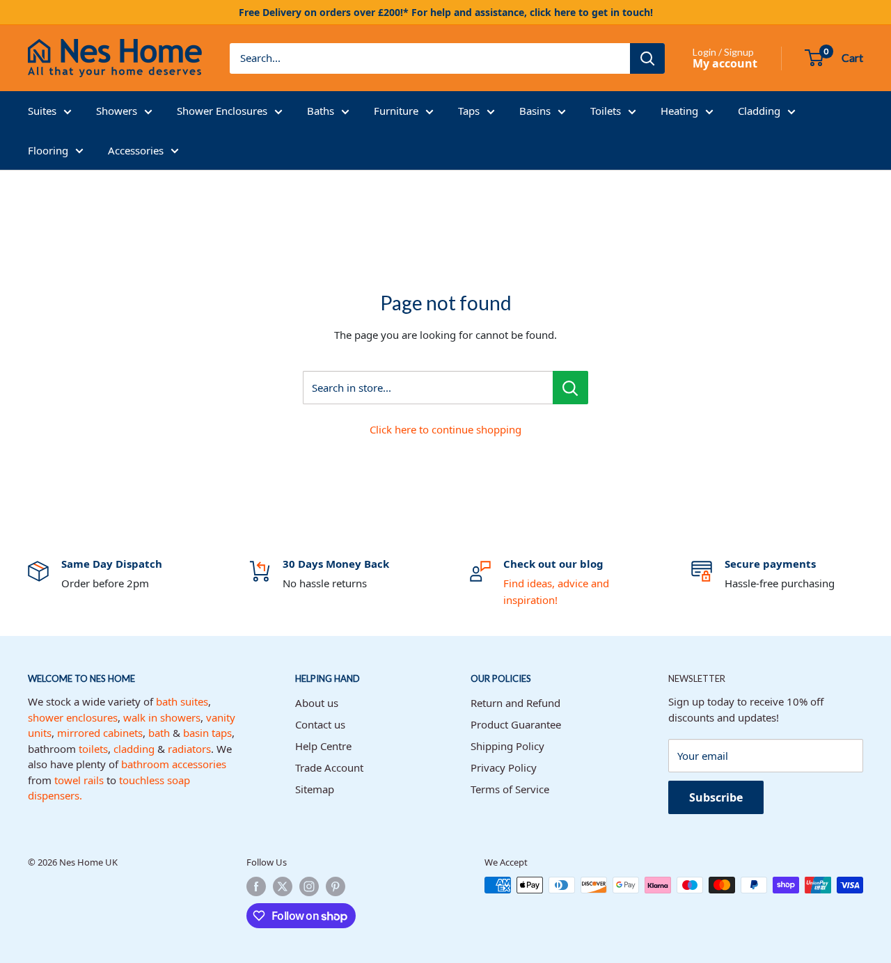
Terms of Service (510, 789)
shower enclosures (73, 717)
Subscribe (716, 797)
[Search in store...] (570, 387)
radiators (189, 749)
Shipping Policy (507, 746)
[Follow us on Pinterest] (335, 886)
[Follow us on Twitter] (282, 886)
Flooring (48, 150)
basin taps (207, 733)
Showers (116, 111)
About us (316, 703)
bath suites (182, 701)
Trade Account (329, 767)
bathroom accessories (173, 764)
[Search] (647, 58)
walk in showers (161, 717)
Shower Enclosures (222, 111)
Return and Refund (515, 703)
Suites (42, 111)
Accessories (136, 150)
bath (159, 733)
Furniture (396, 111)
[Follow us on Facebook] (256, 886)
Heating (679, 111)
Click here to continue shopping (445, 429)
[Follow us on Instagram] (309, 886)
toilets (93, 749)
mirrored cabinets (100, 733)
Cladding (759, 111)
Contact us (320, 724)
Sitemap (314, 789)
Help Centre (323, 746)
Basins (535, 111)
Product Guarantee (516, 724)
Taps (469, 111)
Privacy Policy (504, 767)
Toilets (605, 111)
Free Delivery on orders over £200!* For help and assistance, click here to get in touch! (446, 12)
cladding (134, 749)
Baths (320, 111)
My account (725, 63)
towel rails (79, 780)
